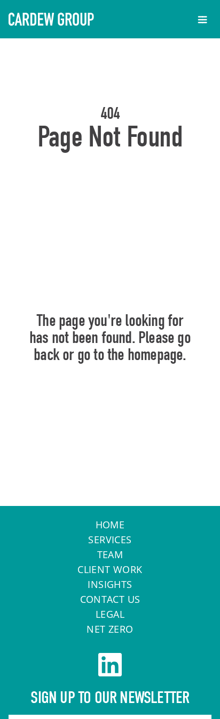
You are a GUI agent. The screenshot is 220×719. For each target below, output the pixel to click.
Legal (110, 614)
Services (109, 539)
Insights (110, 584)
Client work (109, 569)
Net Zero (110, 629)
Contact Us (110, 599)
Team (110, 554)
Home (110, 400)
